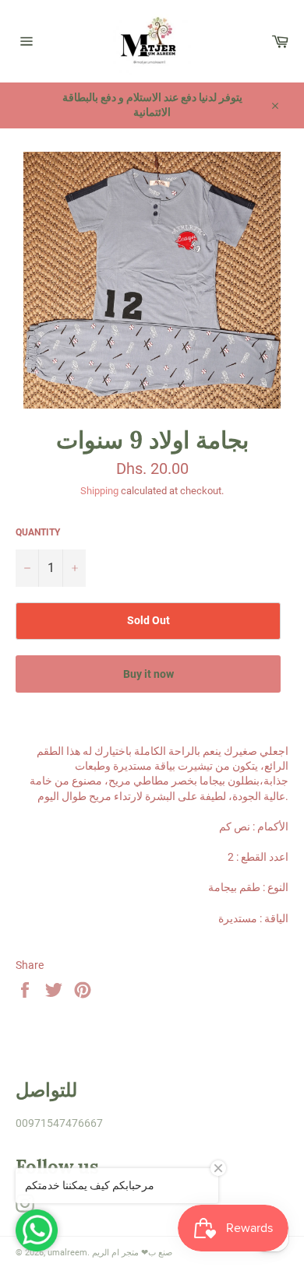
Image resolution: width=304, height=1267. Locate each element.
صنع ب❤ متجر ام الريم (132, 1253)
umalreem (67, 1253)
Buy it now (148, 674)
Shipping (99, 491)
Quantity (38, 532)
